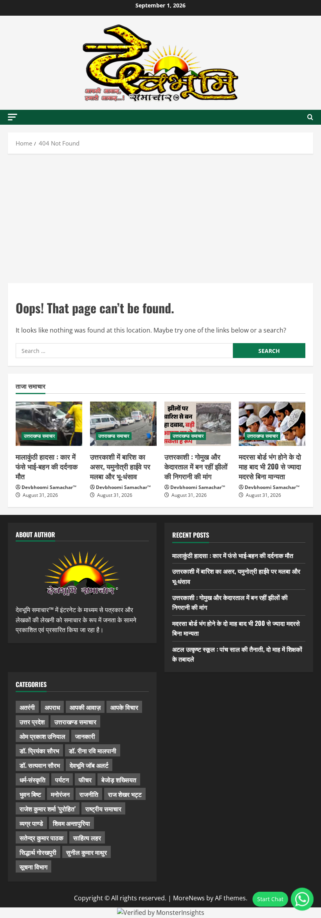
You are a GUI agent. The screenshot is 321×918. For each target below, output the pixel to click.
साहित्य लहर (87, 837)
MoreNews (189, 898)
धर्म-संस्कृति (32, 779)
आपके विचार (124, 707)
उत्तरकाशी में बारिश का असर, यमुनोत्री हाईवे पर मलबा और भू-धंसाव (120, 466)
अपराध (52, 707)
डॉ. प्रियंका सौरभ (39, 750)
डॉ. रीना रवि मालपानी (92, 750)
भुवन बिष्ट (30, 794)
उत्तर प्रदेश (32, 721)
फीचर (85, 779)
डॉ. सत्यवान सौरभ (40, 765)
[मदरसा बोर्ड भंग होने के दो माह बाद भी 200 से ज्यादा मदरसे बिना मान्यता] (272, 424)
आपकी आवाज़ (85, 707)
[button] (12, 117)
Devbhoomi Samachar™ (49, 487)
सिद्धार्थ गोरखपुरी (38, 852)
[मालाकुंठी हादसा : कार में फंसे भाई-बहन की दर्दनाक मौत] (49, 424)
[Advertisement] (160, 216)
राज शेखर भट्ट (125, 794)
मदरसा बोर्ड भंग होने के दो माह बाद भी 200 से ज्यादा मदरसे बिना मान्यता (270, 466)
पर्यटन (62, 779)
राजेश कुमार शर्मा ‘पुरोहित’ (48, 808)
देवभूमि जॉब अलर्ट (89, 765)
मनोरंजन (60, 794)
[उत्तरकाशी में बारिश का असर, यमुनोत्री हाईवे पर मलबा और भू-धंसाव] (123, 424)
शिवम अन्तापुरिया (71, 823)
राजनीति (88, 794)
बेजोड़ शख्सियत (118, 779)
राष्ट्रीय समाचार (103, 808)
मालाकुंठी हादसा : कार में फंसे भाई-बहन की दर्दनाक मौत (47, 466)
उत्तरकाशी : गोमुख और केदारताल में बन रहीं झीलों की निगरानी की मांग (195, 466)
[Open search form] (310, 117)
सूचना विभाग (33, 866)
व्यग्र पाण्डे (31, 823)
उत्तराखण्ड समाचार (39, 436)
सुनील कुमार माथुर (86, 852)
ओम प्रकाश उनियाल (42, 736)
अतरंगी (27, 707)
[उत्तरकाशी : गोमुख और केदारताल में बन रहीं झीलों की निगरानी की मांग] (197, 424)
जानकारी (85, 736)
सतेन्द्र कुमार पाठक (41, 837)
